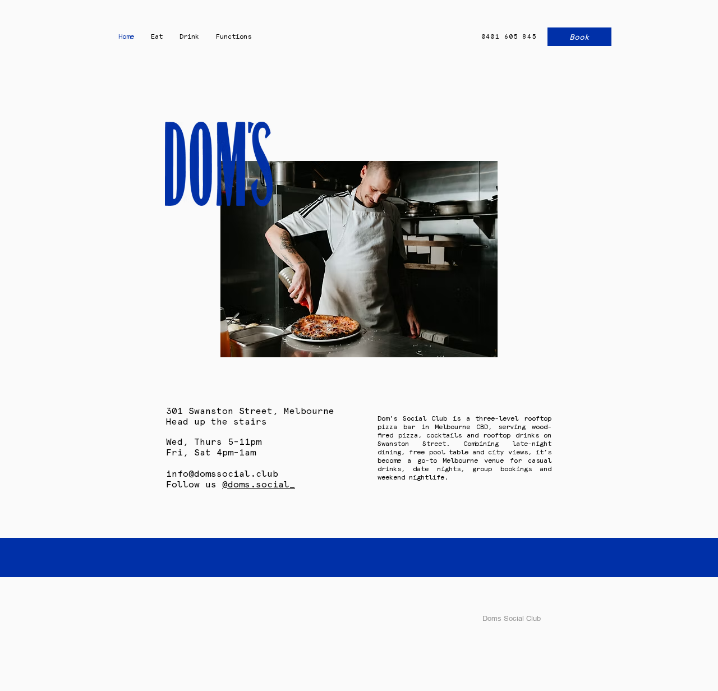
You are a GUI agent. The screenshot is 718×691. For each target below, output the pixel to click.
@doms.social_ (258, 484)
